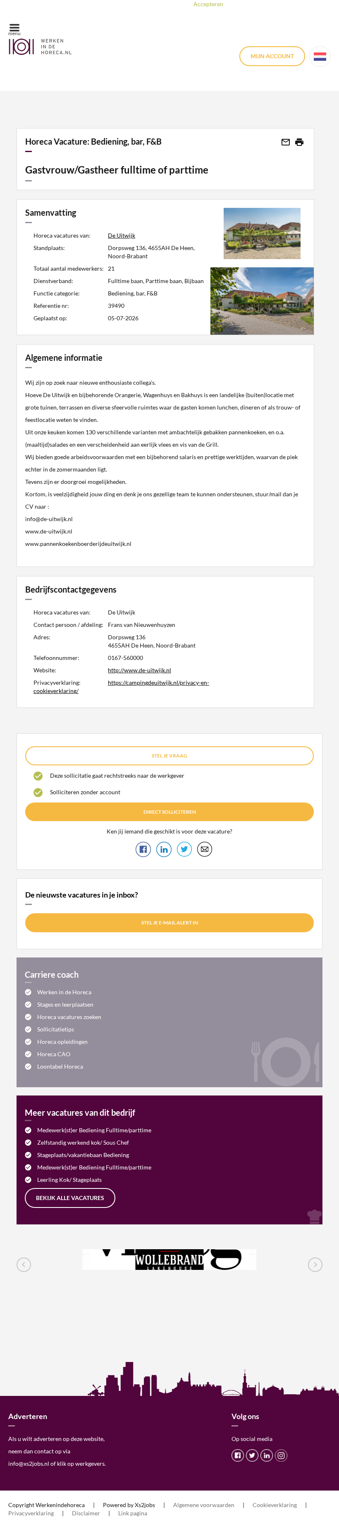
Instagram (281, 1455)
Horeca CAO (53, 1053)
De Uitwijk (121, 235)
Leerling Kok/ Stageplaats (69, 1179)
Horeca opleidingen (62, 1041)
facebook (238, 1455)
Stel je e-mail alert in (169, 922)
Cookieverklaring (275, 1504)
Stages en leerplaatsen (65, 1004)
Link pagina (132, 1513)
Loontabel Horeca (60, 1066)
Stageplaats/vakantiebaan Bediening (83, 1154)
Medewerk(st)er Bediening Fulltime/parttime (94, 1130)
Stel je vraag (169, 756)
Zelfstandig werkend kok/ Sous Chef (83, 1142)
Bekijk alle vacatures (70, 1197)
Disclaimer (86, 1513)
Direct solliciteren (169, 812)
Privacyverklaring (31, 1513)
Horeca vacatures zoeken (69, 1016)
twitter (252, 1455)
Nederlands (320, 56)
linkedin (266, 1455)
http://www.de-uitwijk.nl (139, 670)
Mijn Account (272, 56)
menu (14, 33)
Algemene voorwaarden (203, 1504)
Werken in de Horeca (64, 991)
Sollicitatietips (55, 1029)
